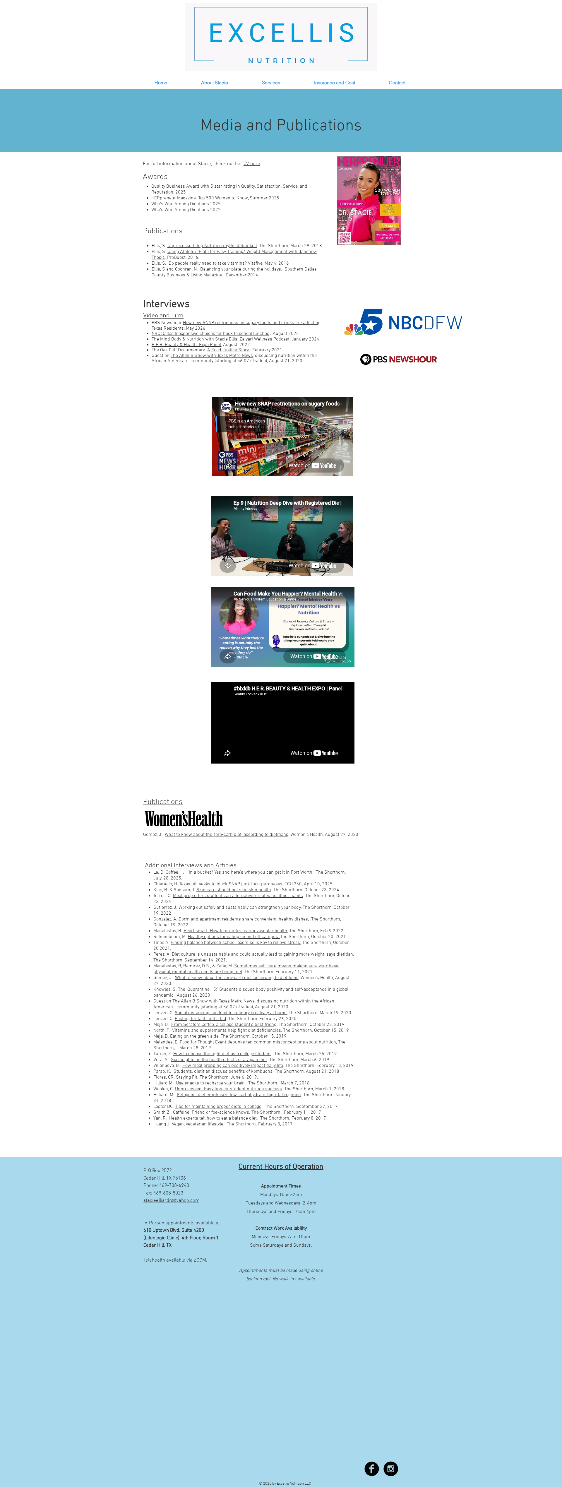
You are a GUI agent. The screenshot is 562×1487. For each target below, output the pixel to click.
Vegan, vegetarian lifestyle (197, 1124)
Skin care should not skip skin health (233, 890)
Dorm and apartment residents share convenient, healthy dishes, (244, 919)
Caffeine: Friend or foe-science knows (211, 1112)
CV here (252, 164)
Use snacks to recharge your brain (210, 1083)
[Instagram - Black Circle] (390, 1469)
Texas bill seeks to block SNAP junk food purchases (230, 884)
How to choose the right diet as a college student (222, 1054)
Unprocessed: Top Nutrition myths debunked (212, 246)
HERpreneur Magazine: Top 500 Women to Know (199, 198)
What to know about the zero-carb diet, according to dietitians (237, 978)
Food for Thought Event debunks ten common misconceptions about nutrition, (258, 1042)
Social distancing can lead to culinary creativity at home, (231, 1013)
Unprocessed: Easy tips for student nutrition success (228, 1089)
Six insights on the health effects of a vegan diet (219, 1060)
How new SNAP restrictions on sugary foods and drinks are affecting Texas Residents (236, 325)
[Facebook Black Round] (371, 1469)
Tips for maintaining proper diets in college (218, 1107)
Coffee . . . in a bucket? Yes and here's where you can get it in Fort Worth (239, 872)
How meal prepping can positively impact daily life (232, 1066)
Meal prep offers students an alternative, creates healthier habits (238, 896)
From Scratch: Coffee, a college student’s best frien (222, 1025)
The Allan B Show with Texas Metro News (213, 1001)
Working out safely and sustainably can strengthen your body (240, 908)
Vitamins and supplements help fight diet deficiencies (226, 1030)
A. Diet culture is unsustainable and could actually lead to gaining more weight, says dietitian (260, 954)
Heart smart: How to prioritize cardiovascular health (235, 931)
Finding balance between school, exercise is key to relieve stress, (236, 943)
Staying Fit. (188, 1077)
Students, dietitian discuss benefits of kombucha (223, 1071)
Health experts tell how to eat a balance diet (213, 1118)
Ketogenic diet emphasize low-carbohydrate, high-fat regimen (239, 1095)
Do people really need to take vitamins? (208, 263)
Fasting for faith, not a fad (200, 1019)
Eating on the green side (194, 1036)
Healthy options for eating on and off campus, (234, 937)
